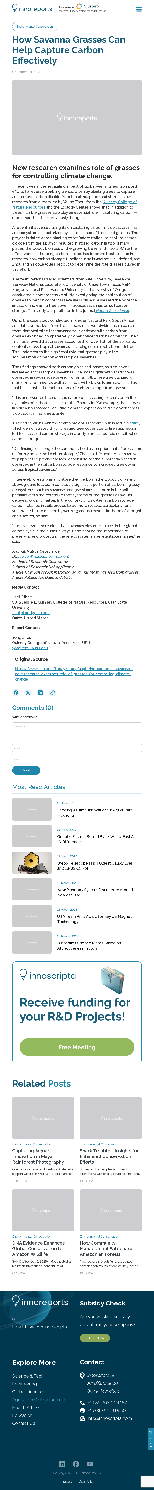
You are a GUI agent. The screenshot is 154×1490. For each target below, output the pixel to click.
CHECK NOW (94, 1338)
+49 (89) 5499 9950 (106, 1410)
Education (22, 1415)
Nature (132, 423)
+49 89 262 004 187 (107, 1402)
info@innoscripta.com (109, 1418)
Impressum (67, 1481)
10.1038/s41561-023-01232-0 (44, 556)
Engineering (24, 1384)
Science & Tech (28, 1376)
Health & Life (25, 1407)
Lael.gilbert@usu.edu (31, 612)
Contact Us (23, 1423)
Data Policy (86, 1481)
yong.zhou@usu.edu (30, 648)
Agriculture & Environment (39, 1399)
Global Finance (27, 1391)
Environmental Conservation (35, 26)
